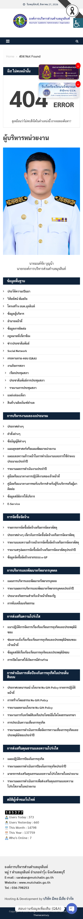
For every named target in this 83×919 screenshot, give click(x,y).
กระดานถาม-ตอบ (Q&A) (22, 358)
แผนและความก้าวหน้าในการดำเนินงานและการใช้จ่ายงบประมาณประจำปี (41, 458)
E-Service (13, 504)
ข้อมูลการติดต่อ (16, 328)
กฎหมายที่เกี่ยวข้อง (18, 336)
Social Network (17, 351)
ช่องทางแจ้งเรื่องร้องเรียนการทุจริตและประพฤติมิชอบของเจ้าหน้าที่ (41, 642)
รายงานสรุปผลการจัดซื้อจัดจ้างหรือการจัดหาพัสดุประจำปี (41, 550)
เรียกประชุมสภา (19, 373)
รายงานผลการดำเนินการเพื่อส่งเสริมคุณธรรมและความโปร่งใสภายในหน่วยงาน (40, 783)
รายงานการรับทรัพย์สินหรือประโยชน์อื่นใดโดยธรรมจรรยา (41, 715)
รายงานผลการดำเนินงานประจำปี (27, 469)
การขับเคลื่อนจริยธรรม (20, 603)
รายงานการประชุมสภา (22, 388)
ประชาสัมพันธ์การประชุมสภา (27, 380)
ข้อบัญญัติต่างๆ (16, 441)
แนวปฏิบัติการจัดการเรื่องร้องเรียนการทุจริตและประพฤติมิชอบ (42, 629)
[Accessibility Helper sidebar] (78, 23)
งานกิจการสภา (16, 365)
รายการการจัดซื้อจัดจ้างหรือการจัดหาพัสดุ (32, 527)
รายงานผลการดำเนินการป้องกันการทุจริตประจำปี (36, 766)
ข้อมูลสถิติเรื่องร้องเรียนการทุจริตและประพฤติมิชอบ (38, 652)
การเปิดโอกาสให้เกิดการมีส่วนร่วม (27, 660)
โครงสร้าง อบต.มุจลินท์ (21, 306)
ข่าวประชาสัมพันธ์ (18, 343)
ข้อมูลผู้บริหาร (15, 313)
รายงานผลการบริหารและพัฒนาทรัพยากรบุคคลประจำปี (40, 588)
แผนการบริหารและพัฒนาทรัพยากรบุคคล (32, 581)
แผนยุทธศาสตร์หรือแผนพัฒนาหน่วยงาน (31, 448)
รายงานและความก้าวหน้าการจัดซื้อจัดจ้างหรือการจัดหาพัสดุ (43, 542)
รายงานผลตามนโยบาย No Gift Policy (30, 707)
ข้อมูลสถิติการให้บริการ (21, 496)
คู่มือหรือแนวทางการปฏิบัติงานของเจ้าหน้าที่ (33, 476)
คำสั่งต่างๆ (14, 434)
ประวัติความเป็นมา (18, 291)
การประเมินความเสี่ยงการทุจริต (26, 722)
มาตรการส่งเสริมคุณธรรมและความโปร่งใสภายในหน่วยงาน (42, 773)
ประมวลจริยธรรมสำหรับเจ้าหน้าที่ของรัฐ (31, 596)
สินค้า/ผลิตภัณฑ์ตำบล (21, 402)
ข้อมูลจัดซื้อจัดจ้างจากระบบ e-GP (27, 557)
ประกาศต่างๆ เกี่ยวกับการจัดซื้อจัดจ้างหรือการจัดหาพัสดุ (41, 535)
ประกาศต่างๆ (15, 426)
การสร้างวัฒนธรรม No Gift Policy (27, 700)
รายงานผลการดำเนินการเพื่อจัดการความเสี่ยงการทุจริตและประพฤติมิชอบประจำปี (42, 732)
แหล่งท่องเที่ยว (16, 395)
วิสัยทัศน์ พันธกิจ (17, 299)
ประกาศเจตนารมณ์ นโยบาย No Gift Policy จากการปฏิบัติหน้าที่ (41, 690)
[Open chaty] (71, 908)
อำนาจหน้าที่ (14, 321)
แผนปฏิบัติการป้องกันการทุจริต (25, 759)
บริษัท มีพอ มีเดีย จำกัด (58, 898)
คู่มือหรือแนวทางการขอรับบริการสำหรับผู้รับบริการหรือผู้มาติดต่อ (42, 486)
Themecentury (41, 915)
